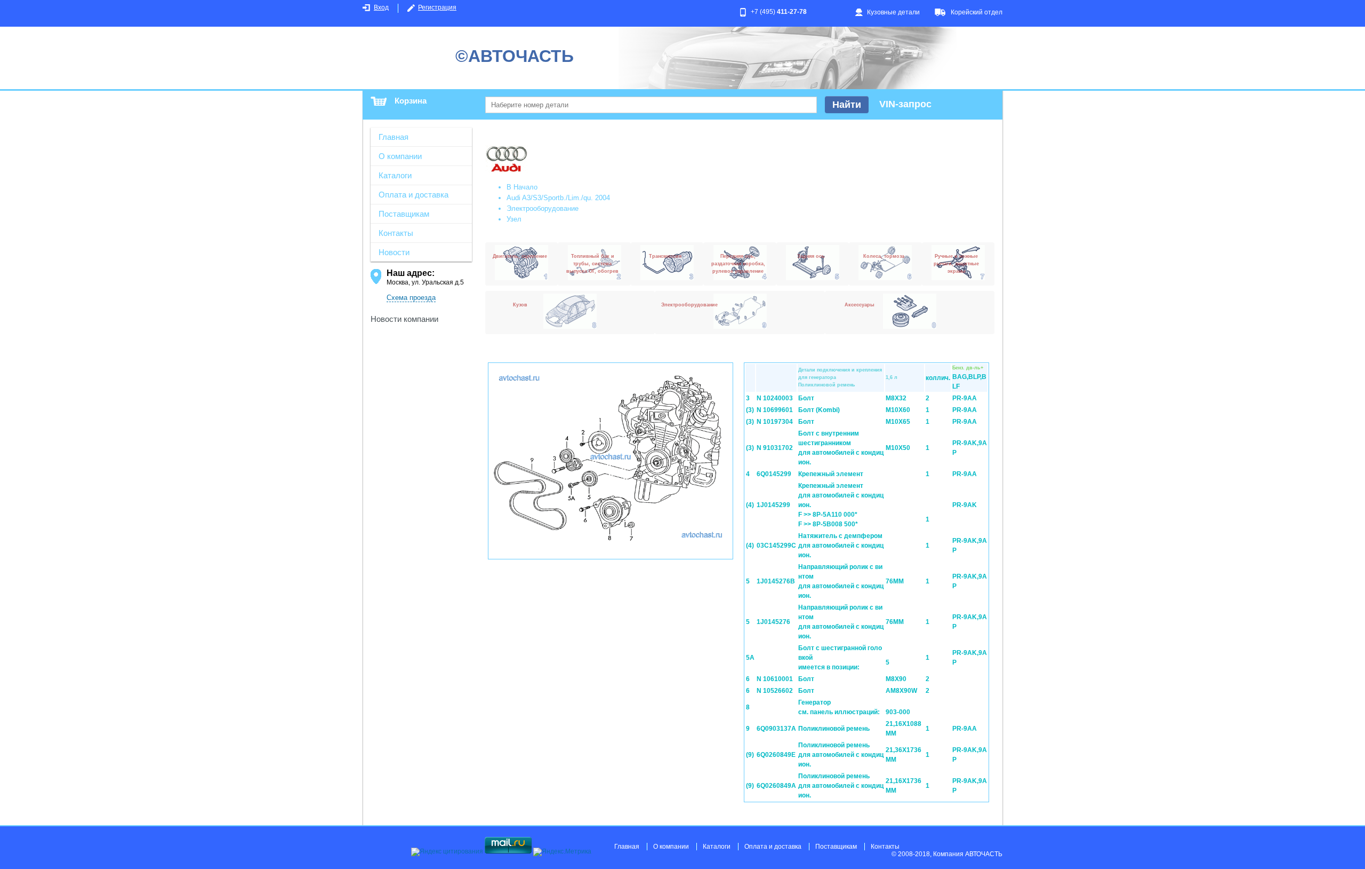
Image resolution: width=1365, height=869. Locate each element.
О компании (400, 156)
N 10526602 (775, 690)
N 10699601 (775, 410)
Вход (381, 7)
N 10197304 (775, 421)
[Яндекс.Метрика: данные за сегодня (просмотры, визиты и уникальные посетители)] (562, 852)
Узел (514, 219)
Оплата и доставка (413, 194)
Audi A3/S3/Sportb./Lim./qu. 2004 (558, 198)
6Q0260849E (776, 755)
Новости (394, 252)
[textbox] (651, 105)
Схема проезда (411, 298)
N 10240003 (775, 398)
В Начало (522, 187)
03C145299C (776, 545)
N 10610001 (775, 679)
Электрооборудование (543, 208)
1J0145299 (773, 505)
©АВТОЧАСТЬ (514, 56)
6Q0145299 (774, 474)
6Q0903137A (776, 728)
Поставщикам (404, 213)
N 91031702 (775, 448)
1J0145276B (776, 581)
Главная (393, 136)
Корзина (411, 100)
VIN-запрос (905, 104)
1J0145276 (773, 622)
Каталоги (395, 175)
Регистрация (437, 7)
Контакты (396, 233)
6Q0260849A (776, 785)
